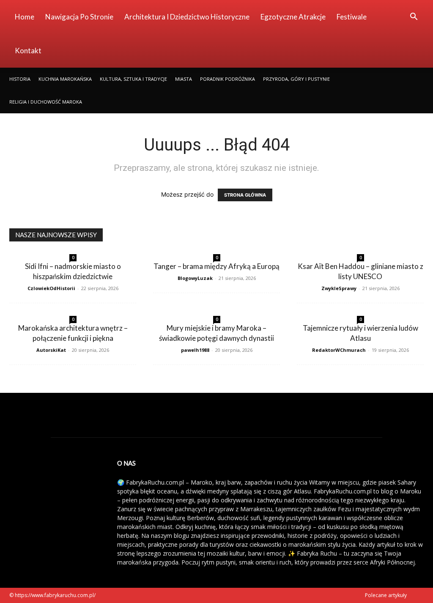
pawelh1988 (195, 350)
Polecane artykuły (386, 595)
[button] (413, 18)
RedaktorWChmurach (339, 350)
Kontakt (28, 50)
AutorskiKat (51, 350)
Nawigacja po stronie (79, 16)
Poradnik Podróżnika (227, 79)
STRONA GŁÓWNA (245, 195)
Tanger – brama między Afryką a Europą (216, 266)
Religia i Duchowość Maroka (45, 102)
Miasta (183, 79)
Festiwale (352, 16)
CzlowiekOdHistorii (51, 288)
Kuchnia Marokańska (65, 79)
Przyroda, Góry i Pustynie (296, 79)
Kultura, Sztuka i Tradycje (133, 79)
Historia (19, 79)
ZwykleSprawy (338, 288)
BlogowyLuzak (195, 278)
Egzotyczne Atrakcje (293, 16)
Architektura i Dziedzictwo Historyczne (186, 16)
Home (24, 16)
